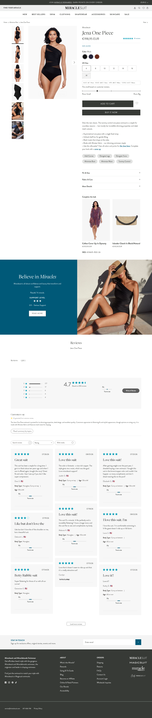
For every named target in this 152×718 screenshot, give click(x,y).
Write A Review (131, 390)
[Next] (74, 62)
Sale (127, 14)
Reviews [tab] (14, 361)
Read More (37, 313)
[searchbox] (19, 443)
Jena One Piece (25, 22)
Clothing (65, 14)
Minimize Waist (106, 161)
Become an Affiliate (67, 678)
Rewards (63, 666)
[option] (52, 62)
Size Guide (86, 46)
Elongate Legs (105, 156)
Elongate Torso (121, 156)
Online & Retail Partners (69, 682)
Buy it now (111, 112)
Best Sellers (38, 14)
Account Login (102, 678)
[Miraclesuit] (76, 8)
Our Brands (64, 686)
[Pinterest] (12, 682)
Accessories (98, 14)
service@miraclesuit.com (12, 709)
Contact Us (101, 674)
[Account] (134, 8)
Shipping (100, 662)
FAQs (99, 670)
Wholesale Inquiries (104, 682)
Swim (52, 14)
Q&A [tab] (23, 361)
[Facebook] (6, 682)
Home (5, 22)
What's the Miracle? (67, 662)
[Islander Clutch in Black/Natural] (126, 220)
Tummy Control (124, 161)
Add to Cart (108, 103)
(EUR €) (143, 2)
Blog (61, 674)
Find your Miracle (12, 8)
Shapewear (81, 14)
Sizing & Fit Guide (67, 670)
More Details (87, 186)
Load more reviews (76, 624)
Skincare (115, 14)
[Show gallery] (52, 62)
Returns (100, 666)
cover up (97, 149)
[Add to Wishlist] (137, 103)
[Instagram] (9, 682)
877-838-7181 (27, 709)
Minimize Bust (14, 22)
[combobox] (43, 443)
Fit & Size (86, 173)
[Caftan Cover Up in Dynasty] (96, 220)
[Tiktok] (16, 682)
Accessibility (64, 690)
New (25, 14)
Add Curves (89, 156)
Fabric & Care (87, 179)
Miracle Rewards (63, 2)
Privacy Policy (38, 709)
